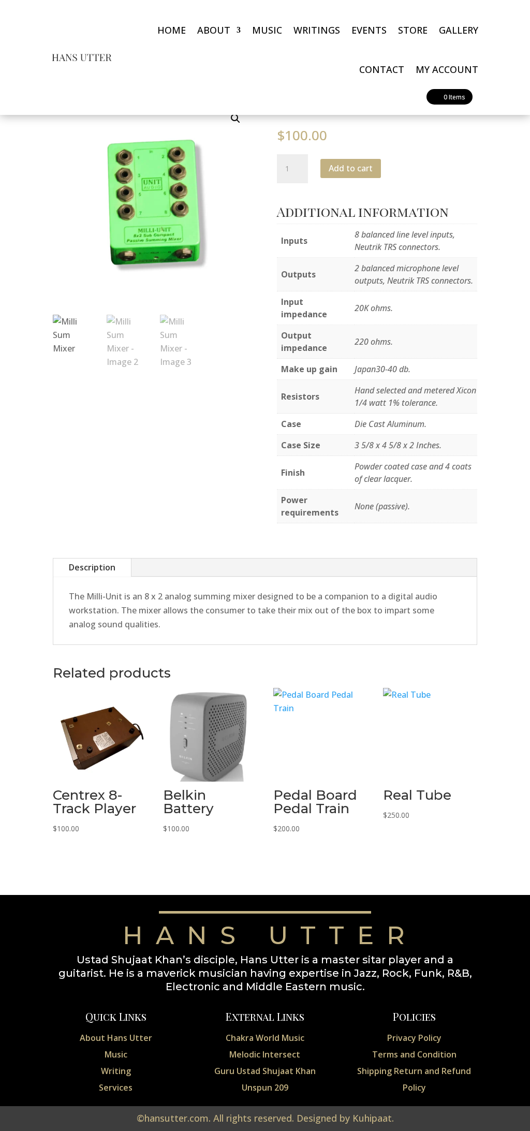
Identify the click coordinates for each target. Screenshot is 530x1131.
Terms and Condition (414, 1054)
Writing (116, 1071)
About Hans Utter (116, 1038)
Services (115, 1087)
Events (369, 30)
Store (413, 30)
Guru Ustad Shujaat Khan (265, 1071)
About (213, 30)
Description (92, 567)
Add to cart (351, 168)
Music (267, 30)
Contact (381, 69)
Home (171, 30)
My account (447, 69)
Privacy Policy (414, 1038)
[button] (235, 118)
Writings (316, 30)
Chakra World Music (265, 1038)
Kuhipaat (372, 1118)
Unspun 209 (265, 1087)
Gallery (458, 30)
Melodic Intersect (264, 1054)
